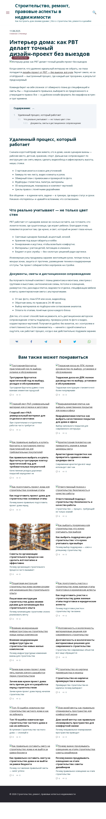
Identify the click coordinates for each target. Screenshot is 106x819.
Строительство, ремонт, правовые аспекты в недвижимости (54, 8)
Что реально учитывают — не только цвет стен (47, 113)
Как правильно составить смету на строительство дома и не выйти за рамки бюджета (30, 755)
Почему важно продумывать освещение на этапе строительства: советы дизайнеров (72, 757)
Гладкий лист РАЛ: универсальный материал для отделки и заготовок (27, 410)
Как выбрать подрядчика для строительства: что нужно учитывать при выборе (73, 534)
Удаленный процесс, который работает (39, 109)
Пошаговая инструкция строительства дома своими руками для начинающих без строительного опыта (27, 597)
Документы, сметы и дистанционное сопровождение (55, 117)
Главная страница (18, 28)
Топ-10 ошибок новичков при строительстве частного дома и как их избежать (28, 717)
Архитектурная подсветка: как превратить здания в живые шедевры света (74, 451)
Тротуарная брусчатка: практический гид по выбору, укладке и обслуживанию (27, 374)
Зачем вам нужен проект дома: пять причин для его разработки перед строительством (29, 678)
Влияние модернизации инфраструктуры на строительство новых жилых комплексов (26, 639)
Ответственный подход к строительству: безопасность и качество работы (74, 496)
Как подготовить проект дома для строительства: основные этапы (30, 491)
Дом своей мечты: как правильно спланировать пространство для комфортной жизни (75, 717)
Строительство (20, 52)
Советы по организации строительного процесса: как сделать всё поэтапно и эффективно (27, 553)
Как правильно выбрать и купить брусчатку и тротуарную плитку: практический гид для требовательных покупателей (29, 456)
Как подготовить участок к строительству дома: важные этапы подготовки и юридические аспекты (76, 594)
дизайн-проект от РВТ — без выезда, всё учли (48, 66)
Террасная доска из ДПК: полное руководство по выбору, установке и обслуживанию (76, 374)
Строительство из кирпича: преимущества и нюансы (72, 674)
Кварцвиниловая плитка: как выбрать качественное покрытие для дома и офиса (75, 413)
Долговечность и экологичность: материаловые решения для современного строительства (75, 637)
